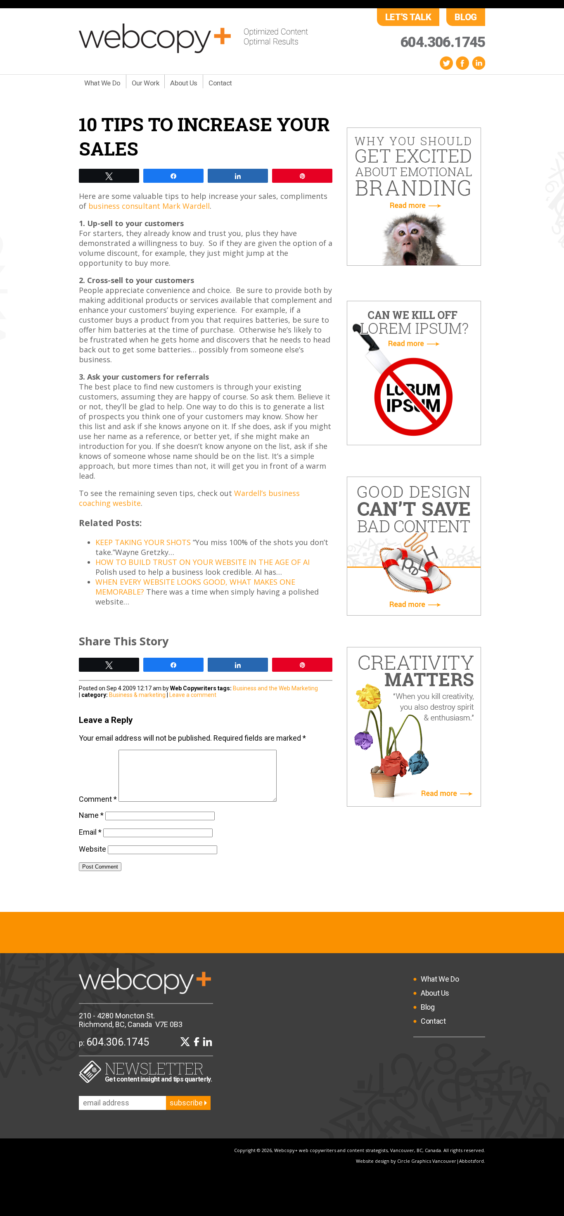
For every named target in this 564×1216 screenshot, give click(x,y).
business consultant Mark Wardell (149, 206)
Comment (98, 799)
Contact (220, 83)
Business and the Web (261, 688)
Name (91, 815)
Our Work (145, 83)
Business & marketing (137, 695)
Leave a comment (192, 695)
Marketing (304, 688)
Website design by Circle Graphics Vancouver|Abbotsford (420, 1161)
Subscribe (187, 1102)
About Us (183, 83)
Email (90, 832)
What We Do (102, 83)
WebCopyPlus (193, 38)
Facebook (462, 63)
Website (92, 849)
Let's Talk (408, 17)
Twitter (446, 63)
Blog (466, 17)
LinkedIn (478, 63)
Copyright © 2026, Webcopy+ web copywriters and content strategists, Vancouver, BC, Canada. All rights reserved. (359, 1150)
